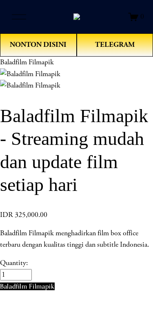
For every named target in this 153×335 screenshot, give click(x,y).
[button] (27, 286)
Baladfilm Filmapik (27, 62)
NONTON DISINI (38, 44)
